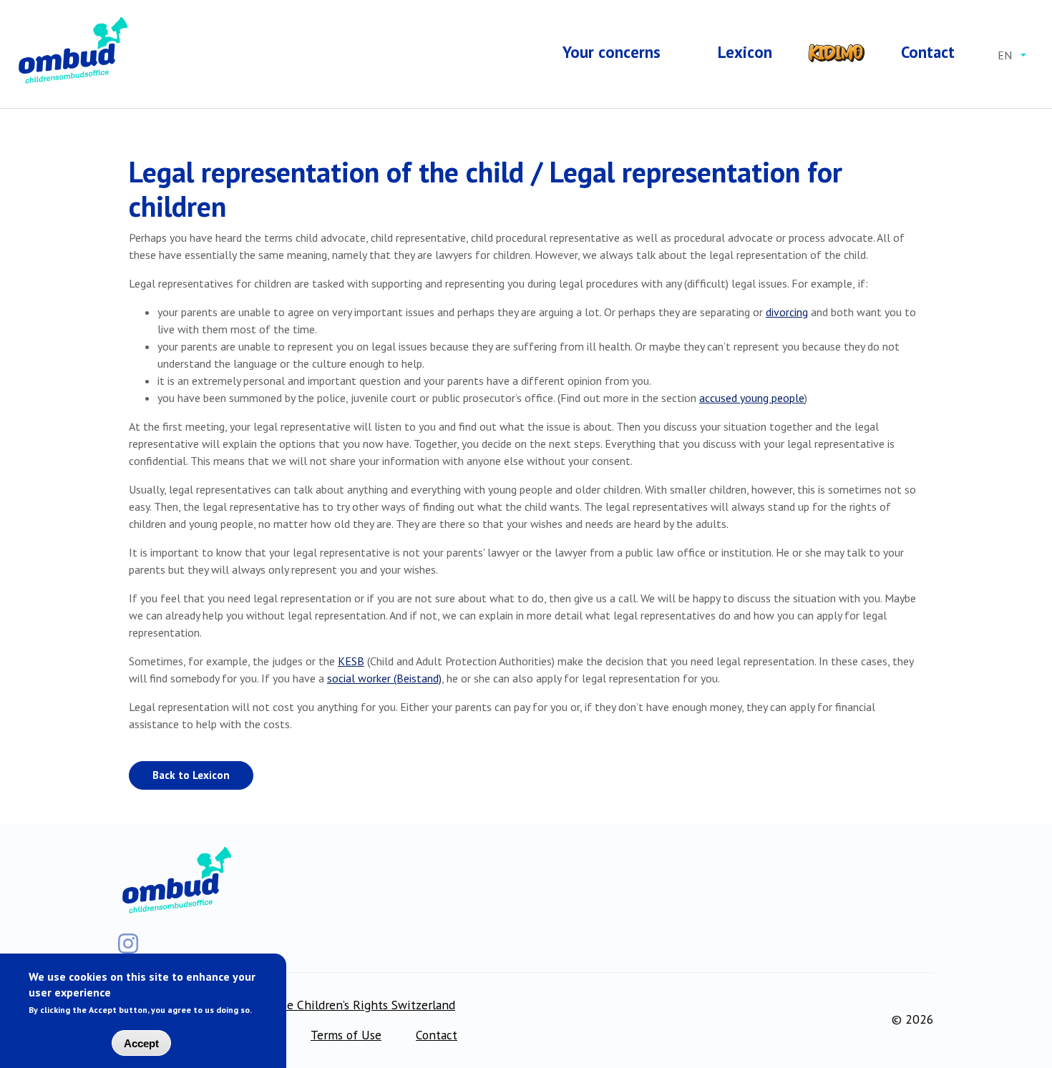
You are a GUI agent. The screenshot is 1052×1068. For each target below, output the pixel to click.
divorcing (787, 312)
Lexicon (745, 51)
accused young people (751, 398)
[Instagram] (128, 944)
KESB (351, 661)
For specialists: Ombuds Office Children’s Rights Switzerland (292, 1004)
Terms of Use (346, 1035)
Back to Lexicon (191, 775)
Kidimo (836, 53)
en (1005, 55)
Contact (928, 51)
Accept (141, 1043)
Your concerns (611, 51)
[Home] (71, 51)
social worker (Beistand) (384, 678)
